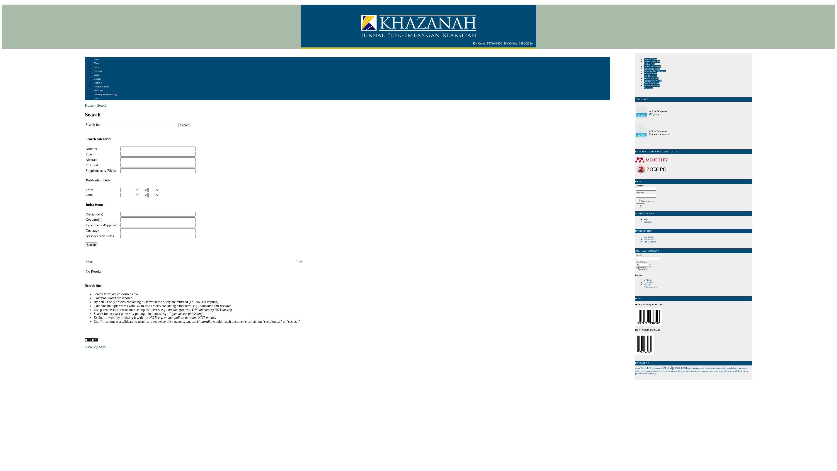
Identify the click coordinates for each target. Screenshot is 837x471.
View (646, 219)
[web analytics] (91, 340)
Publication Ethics (652, 69)
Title (89, 154)
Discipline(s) (94, 214)
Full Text (92, 165)
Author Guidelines (652, 61)
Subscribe (648, 222)
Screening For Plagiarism (655, 71)
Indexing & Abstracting (105, 94)
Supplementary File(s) (101, 170)
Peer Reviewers (650, 76)
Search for (93, 124)
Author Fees (649, 64)
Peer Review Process (653, 81)
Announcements (101, 86)
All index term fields (100, 236)
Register (98, 71)
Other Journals (650, 287)
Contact (97, 98)
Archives (98, 83)
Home (96, 59)
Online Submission (652, 66)
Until (89, 195)
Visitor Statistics (651, 78)
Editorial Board (650, 73)
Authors (91, 149)
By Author (648, 282)
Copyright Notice (651, 83)
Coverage (92, 230)
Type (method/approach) (102, 225)
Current (97, 79)
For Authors (649, 239)
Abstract (91, 160)
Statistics (98, 90)
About (97, 63)
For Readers (649, 237)
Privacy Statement (652, 85)
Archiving (648, 88)
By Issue (648, 280)
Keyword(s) (94, 220)
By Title (647, 284)
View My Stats (95, 347)
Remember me (647, 201)
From (89, 190)
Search (97, 75)
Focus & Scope (650, 59)
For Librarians (650, 242)
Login (97, 67)
